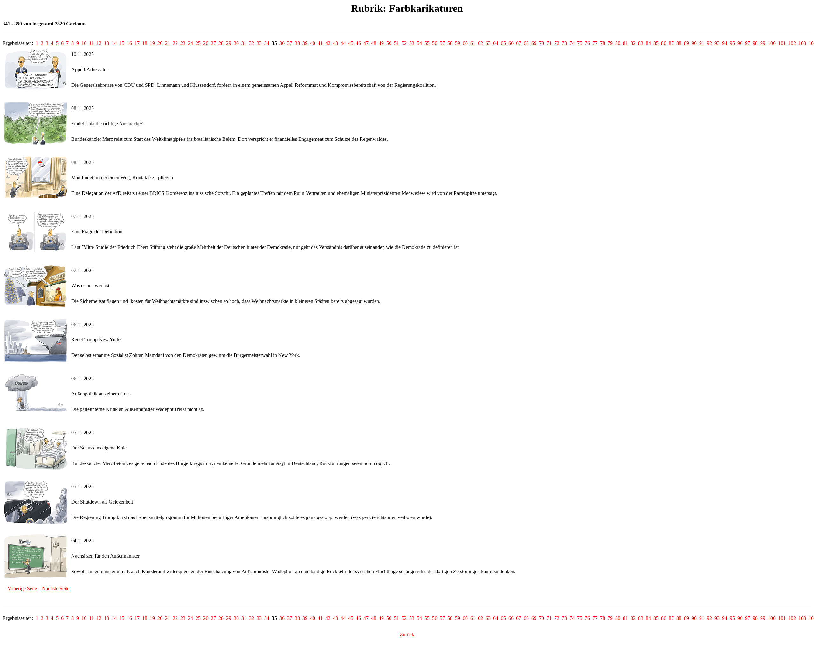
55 (427, 43)
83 (640, 43)
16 (129, 43)
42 (327, 43)
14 (114, 43)
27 (213, 43)
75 (579, 43)
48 (373, 43)
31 (243, 43)
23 (182, 43)
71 (549, 43)
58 (449, 43)
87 (671, 43)
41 (320, 43)
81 (625, 43)
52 (404, 43)
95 (732, 43)
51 (396, 43)
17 (137, 43)
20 (159, 43)
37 (289, 43)
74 (572, 43)
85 (656, 43)
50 (388, 43)
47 (366, 43)
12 (98, 43)
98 (755, 43)
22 (175, 43)
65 (503, 43)
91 (701, 43)
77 (594, 43)
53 (411, 43)
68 (526, 43)
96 (739, 43)
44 (343, 43)
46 (358, 43)
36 (282, 43)
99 (762, 43)
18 (144, 43)
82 (633, 43)
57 (442, 43)
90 (694, 43)
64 (495, 43)
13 (106, 43)
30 (236, 43)
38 (297, 43)
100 (772, 43)
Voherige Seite (22, 588)
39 (304, 43)
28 (221, 43)
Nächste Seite (55, 588)
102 (792, 43)
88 (678, 43)
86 (663, 43)
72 (556, 43)
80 (617, 43)
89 (686, 43)
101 (782, 43)
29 (228, 43)
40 (312, 43)
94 (724, 43)
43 (335, 43)
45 (350, 43)
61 (472, 43)
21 (167, 43)
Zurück (407, 634)
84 (648, 43)
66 (511, 43)
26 (205, 43)
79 (610, 43)
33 (259, 43)
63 (488, 43)
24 (190, 43)
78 (602, 43)
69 (533, 43)
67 (518, 43)
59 (457, 43)
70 (541, 43)
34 (266, 43)
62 (480, 43)
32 (251, 43)
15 (121, 43)
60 (465, 43)
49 (381, 43)
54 (419, 43)
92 (709, 43)
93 (717, 43)
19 (152, 43)
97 (747, 43)
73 (564, 43)
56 (434, 43)
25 (198, 43)
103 (802, 43)
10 (83, 43)
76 (587, 43)
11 (91, 43)
